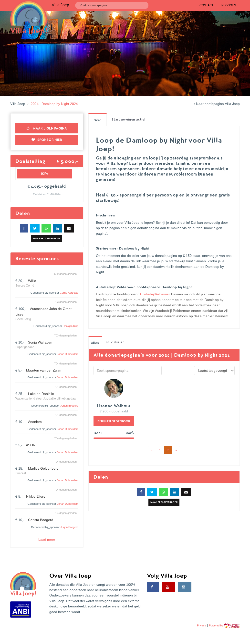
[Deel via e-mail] (69, 228)
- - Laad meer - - (47, 539)
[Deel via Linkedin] (57, 228)
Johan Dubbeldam (67, 354)
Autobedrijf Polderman (155, 294)
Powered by (216, 625)
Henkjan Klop (70, 326)
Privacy (201, 625)
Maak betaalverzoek (46, 238)
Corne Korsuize (69, 292)
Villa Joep (17, 104)
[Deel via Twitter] (35, 228)
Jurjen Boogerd (69, 405)
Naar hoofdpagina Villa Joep (217, 104)
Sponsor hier (49, 140)
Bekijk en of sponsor (113, 421)
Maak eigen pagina (49, 128)
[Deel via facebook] (24, 228)
